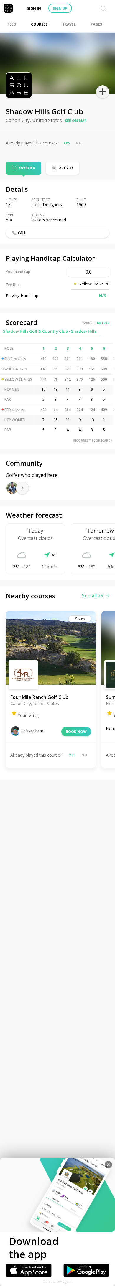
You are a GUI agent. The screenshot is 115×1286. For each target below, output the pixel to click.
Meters (103, 323)
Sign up (60, 8)
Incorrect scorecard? (92, 440)
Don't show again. (58, 1281)
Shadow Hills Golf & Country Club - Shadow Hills (49, 331)
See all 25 (92, 595)
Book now (76, 731)
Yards (87, 323)
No (79, 142)
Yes (66, 142)
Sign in (34, 8)
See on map (76, 120)
